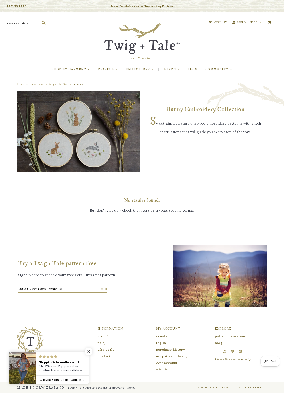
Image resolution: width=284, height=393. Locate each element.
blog (219, 343)
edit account (167, 363)
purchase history (170, 350)
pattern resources (230, 336)
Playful (106, 69)
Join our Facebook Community (233, 359)
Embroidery (138, 69)
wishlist (162, 369)
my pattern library (171, 356)
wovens (78, 84)
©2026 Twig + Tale (207, 387)
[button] (88, 351)
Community (217, 69)
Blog (193, 69)
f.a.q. (102, 343)
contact (104, 356)
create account (169, 336)
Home (20, 84)
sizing (103, 336)
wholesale (106, 350)
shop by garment (69, 69)
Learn (170, 69)
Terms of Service (256, 387)
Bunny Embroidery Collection (49, 84)
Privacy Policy (231, 387)
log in (161, 343)
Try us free (16, 6)
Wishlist (220, 22)
